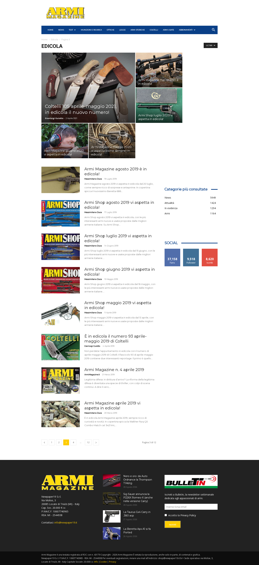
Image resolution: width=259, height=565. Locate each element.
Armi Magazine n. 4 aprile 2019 (114, 369)
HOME (50, 30)
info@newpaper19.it (65, 522)
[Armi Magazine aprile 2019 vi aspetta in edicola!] (60, 414)
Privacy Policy (188, 515)
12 (88, 442)
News (61, 30)
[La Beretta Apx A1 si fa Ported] (112, 533)
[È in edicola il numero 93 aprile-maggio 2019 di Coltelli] (60, 347)
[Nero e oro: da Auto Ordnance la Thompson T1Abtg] (112, 480)
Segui (191, 250)
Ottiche (110, 30)
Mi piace (172, 250)
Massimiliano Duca (93, 179)
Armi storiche (138, 30)
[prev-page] (44, 442)
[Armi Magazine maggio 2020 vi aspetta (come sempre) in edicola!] (112, 140)
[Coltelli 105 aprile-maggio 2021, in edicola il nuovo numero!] (88, 93)
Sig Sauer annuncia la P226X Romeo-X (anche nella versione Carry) (138, 497)
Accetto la (173, 515)
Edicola (54, 39)
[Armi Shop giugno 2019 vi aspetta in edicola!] (60, 280)
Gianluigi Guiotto (54, 118)
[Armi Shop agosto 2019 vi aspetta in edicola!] (60, 213)
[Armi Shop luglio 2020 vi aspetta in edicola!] (159, 105)
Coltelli (154, 30)
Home (44, 39)
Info (96, 561)
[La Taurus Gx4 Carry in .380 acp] (112, 516)
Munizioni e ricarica (91, 30)
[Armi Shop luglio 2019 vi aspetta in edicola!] (60, 247)
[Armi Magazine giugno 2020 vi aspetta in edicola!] (64, 140)
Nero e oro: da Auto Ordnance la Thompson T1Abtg (137, 480)
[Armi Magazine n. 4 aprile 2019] (60, 380)
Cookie (103, 561)
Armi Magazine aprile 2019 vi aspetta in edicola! (112, 405)
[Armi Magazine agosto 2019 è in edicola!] (60, 180)
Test (71, 30)
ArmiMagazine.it (92, 374)
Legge (122, 30)
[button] (213, 30)
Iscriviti (209, 250)
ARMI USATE (168, 30)
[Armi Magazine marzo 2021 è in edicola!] (159, 70)
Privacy (112, 561)
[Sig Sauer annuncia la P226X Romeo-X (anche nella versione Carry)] (112, 498)
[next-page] (96, 442)
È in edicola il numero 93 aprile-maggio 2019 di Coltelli (115, 339)
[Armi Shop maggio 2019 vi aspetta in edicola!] (60, 313)
